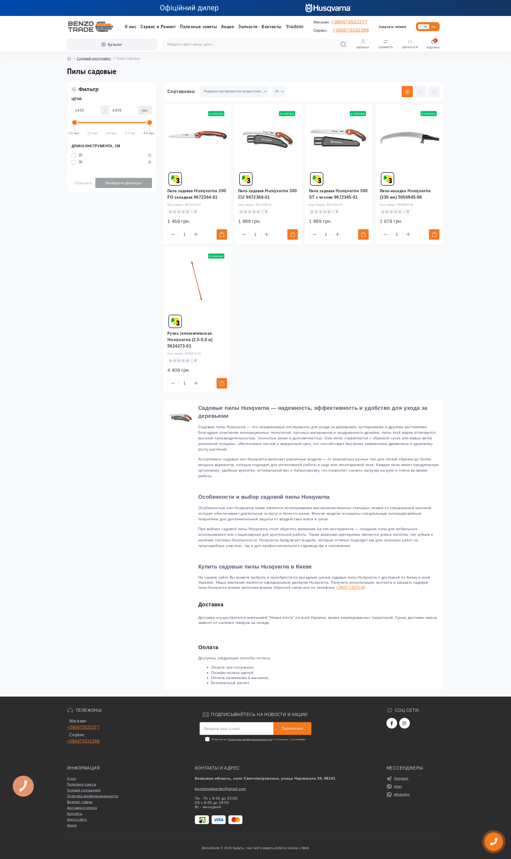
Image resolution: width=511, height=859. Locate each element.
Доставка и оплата (82, 808)
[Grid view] (407, 91)
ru (425, 26)
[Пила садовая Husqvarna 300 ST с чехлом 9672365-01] (339, 138)
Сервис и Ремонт (158, 26)
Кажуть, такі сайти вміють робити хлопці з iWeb (270, 848)
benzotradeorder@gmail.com (220, 789)
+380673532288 (351, 30)
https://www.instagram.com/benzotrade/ (404, 723)
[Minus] (173, 234)
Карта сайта (77, 819)
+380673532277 (349, 21)
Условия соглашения (84, 790)
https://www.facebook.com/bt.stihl (391, 723)
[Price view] (433, 91)
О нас (130, 26)
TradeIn (295, 26)
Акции (227, 26)
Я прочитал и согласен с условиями (259, 739)
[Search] (343, 44)
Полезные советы (198, 26)
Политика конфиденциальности (250, 739)
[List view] (420, 91)
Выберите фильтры (123, 183)
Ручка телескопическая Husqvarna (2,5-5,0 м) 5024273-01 (189, 339)
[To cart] (222, 234)
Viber (398, 786)
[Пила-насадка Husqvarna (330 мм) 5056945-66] (409, 138)
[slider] (74, 122)
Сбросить (83, 183)
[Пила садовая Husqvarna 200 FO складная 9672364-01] (197, 138)
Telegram (401, 778)
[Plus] (196, 234)
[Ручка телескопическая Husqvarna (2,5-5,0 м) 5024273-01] (197, 280)
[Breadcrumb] (69, 58)
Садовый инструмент (94, 58)
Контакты (271, 26)
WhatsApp (402, 794)
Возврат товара (80, 802)
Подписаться (292, 728)
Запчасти (247, 26)
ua (433, 26)
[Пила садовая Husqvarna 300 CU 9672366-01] (268, 138)
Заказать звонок (392, 27)
